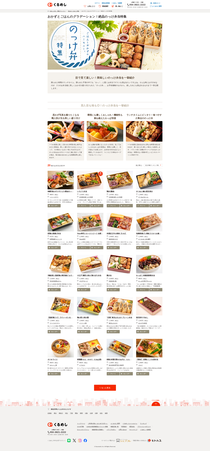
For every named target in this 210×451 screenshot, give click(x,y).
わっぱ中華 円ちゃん (145, 281)
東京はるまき (113, 323)
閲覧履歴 (105, 6)
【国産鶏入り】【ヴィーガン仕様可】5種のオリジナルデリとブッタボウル (60, 318)
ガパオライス (53, 359)
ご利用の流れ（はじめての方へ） (98, 423)
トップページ (81, 423)
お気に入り (91, 6)
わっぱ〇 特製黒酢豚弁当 (145, 275)
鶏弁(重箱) (110, 191)
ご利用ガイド (156, 3)
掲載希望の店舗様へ (98, 429)
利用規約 (124, 426)
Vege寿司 (82, 239)
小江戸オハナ (83, 281)
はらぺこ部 (53, 365)
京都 (91, 413)
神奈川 (61, 413)
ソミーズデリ (54, 197)
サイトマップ (133, 429)
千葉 (71, 413)
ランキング (143, 423)
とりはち (82, 365)
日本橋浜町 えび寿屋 (86, 197)
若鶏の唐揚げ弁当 (54, 233)
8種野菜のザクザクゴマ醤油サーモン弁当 (60, 191)
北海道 (50, 413)
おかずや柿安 (142, 323)
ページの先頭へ (155, 400)
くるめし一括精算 (117, 3)
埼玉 (66, 413)
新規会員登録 (106, 3)
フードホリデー (55, 323)
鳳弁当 (109, 275)
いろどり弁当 (82, 191)
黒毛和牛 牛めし (142, 317)
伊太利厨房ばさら (55, 281)
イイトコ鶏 (83, 323)
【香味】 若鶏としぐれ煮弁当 (147, 359)
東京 (55, 413)
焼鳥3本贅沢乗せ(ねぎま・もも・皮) (119, 359)
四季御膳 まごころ (56, 239)
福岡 (106, 413)
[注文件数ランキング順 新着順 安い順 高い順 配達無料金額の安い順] (153, 165)
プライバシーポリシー (144, 426)
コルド (140, 365)
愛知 (76, 413)
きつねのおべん (143, 197)
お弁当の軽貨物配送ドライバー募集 (97, 426)
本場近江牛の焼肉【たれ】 (117, 233)
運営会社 (132, 426)
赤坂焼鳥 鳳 (112, 281)
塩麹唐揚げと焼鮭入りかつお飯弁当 (148, 233)
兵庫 (96, 413)
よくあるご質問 (157, 6)
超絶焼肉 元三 (113, 239)
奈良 (101, 413)
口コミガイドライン (83, 429)
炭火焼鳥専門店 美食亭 (116, 365)
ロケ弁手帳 (80, 426)
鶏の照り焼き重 (83, 317)
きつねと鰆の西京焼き (144, 191)
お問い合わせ (123, 429)
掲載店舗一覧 (115, 426)
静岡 (81, 413)
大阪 (86, 413)
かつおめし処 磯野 (144, 239)
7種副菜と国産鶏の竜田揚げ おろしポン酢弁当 (60, 275)
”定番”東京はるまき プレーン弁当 (119, 317)
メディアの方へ (111, 429)
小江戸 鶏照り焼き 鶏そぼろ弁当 (89, 275)
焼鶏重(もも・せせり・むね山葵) (89, 359)
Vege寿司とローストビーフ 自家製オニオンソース (90, 233)
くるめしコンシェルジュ (130, 423)
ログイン (97, 3)
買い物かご (119, 6)
